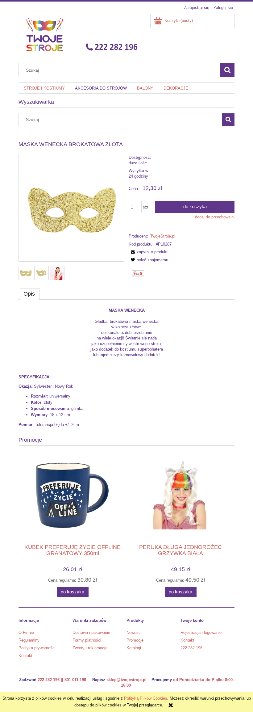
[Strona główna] (80, 34)
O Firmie (26, 632)
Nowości (134, 632)
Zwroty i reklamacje (90, 648)
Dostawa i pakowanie (91, 632)
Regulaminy (29, 640)
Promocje (134, 640)
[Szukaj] (227, 70)
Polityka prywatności (37, 648)
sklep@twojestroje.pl (126, 679)
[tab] (30, 293)
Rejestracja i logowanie (201, 632)
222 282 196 (191, 648)
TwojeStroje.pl (162, 236)
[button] (148, 252)
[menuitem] (44, 88)
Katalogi (133, 648)
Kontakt (25, 655)
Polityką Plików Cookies (145, 698)
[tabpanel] (126, 368)
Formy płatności (87, 640)
